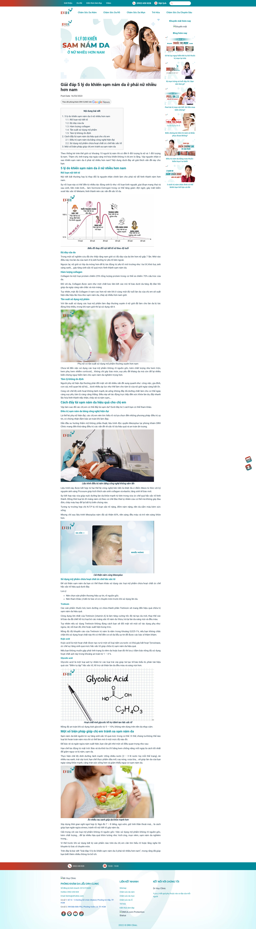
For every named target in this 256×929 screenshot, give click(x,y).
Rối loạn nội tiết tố (76, 119)
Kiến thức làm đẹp (94, 3)
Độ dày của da (74, 123)
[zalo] (248, 467)
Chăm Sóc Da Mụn (136, 12)
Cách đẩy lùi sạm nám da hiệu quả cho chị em (86, 136)
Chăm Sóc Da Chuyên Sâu (179, 12)
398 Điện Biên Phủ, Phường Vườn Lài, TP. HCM (87, 907)
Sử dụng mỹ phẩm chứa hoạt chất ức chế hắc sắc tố (93, 143)
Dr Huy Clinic (159, 888)
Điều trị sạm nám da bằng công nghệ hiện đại (90, 139)
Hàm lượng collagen (77, 126)
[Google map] (69, 913)
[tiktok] (81, 913)
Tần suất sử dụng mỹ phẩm (81, 129)
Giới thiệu (68, 3)
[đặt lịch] (248, 459)
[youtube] (75, 913)
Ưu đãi (79, 3)
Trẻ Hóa (156, 12)
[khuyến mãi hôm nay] (180, 26)
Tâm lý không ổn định (78, 133)
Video (108, 3)
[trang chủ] (68, 878)
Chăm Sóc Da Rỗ (111, 12)
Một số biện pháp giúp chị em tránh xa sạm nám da (89, 146)
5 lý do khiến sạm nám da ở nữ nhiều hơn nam (86, 116)
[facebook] (63, 913)
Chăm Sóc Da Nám (87, 12)
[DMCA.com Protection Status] (134, 913)
